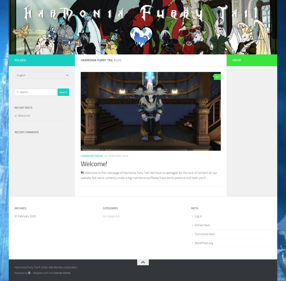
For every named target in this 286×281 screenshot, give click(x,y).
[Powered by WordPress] (29, 273)
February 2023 (27, 216)
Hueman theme (61, 272)
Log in (198, 216)
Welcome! (94, 164)
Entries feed (202, 225)
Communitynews (92, 156)
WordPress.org (204, 243)
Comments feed (205, 234)
